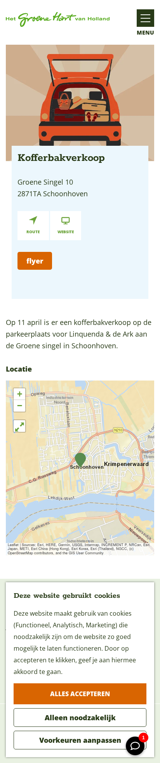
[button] (80, 460)
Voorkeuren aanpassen (80, 740)
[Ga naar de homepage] (58, 19)
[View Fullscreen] (19, 426)
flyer (34, 260)
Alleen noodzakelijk (80, 717)
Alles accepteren (80, 694)
